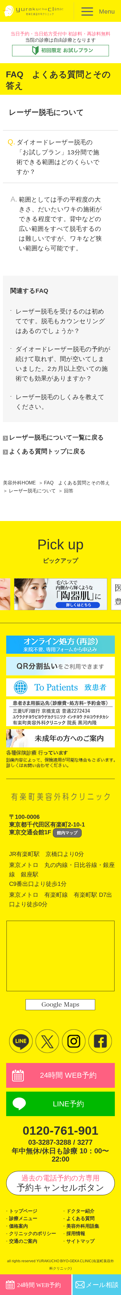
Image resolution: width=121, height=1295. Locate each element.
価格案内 (18, 1226)
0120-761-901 (60, 1130)
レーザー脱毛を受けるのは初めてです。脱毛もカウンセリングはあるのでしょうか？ (60, 321)
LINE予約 (68, 1104)
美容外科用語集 (82, 1226)
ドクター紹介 (80, 1211)
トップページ (23, 1211)
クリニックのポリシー (32, 1233)
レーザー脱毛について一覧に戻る (56, 437)
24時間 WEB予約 (68, 1075)
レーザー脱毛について (32, 490)
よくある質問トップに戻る (47, 451)
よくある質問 (80, 1218)
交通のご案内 (23, 1241)
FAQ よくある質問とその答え (77, 482)
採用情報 (75, 1233)
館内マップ (67, 832)
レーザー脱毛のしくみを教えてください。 (60, 401)
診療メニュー (23, 1218)
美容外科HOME (19, 482)
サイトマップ (80, 1241)
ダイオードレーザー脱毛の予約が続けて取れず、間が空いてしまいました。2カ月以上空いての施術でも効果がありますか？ (63, 364)
